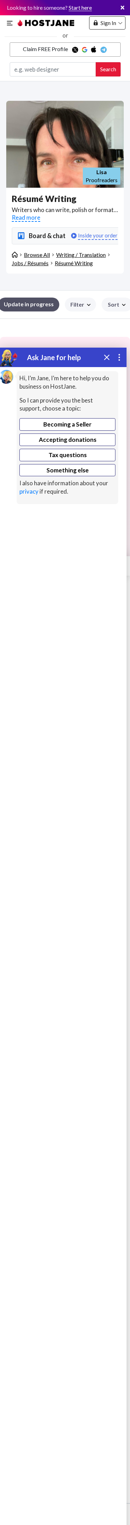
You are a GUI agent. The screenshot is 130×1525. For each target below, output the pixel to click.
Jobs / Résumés (30, 263)
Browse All (37, 254)
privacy (28, 491)
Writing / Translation (81, 254)
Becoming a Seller (67, 424)
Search (108, 69)
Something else (67, 470)
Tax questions (68, 455)
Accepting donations (67, 439)
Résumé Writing (74, 263)
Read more (26, 217)
